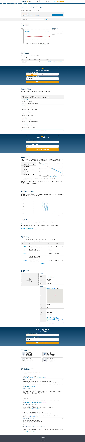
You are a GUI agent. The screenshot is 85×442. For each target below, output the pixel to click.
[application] (35, 37)
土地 (53, 74)
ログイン (40, 437)
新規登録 (44, 437)
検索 (46, 19)
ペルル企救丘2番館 (25, 99)
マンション (31, 74)
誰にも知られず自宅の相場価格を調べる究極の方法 (32, 408)
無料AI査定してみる (60, 1)
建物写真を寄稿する (29, 281)
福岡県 (14, 3)
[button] (49, 1)
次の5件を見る (42, 263)
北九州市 (16, 3)
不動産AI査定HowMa (4, 3)
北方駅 (24, 193)
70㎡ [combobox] (53, 31)
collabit (43, 440)
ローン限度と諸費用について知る (30, 431)
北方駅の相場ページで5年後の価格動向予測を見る (29, 223)
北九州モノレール (49, 317)
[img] (50, 169)
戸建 (42, 74)
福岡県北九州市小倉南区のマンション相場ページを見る (30, 183)
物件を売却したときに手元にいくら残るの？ (31, 424)
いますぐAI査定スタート (57, 14)
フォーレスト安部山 (25, 124)
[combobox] (33, 19)
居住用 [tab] (23, 93)
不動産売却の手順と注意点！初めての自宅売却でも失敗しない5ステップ (35, 402)
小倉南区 (20, 3)
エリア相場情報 (10, 3)
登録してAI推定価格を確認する (58, 61)
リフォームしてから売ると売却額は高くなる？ (31, 416)
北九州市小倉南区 (52, 288)
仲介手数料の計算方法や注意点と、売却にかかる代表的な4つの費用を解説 (35, 377)
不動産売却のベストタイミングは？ (30, 386)
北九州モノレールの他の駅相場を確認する (28, 228)
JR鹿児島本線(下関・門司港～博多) (52, 320)
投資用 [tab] (27, 93)
